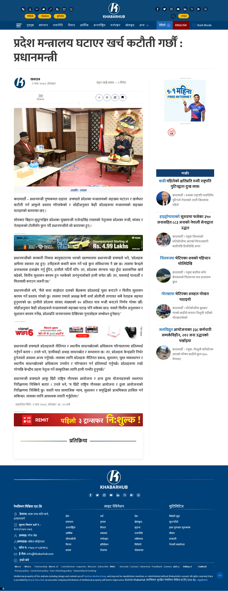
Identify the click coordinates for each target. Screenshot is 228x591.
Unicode (124, 567)
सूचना (137, 527)
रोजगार (103, 550)
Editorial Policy (187, 567)
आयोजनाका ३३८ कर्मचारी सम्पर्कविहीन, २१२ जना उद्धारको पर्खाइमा (185, 335)
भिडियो (30, 16)
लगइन (183, 16)
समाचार (43, 25)
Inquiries (81, 567)
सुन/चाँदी (173, 522)
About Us (18, 567)
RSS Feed (112, 567)
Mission (92, 567)
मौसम (172, 533)
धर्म (101, 516)
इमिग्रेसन (104, 544)
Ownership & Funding (84, 571)
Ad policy (176, 567)
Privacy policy (22, 571)
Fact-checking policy (61, 571)
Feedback (157, 567)
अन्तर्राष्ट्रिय (99, 25)
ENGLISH (181, 25)
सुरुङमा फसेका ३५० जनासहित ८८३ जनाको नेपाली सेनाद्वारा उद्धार (185, 222)
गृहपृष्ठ (30, 25)
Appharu (202, 580)
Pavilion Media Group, (95, 576)
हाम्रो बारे (24, 560)
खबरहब (35, 79)
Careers (168, 567)
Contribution (68, 567)
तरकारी (172, 539)
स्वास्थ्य (103, 533)
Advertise (145, 567)
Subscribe (103, 567)
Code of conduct (202, 567)
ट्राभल (103, 522)
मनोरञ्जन (115, 25)
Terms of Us (53, 567)
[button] (173, 16)
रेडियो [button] (163, 25)
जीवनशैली (71, 539)
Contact (134, 567)
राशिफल (139, 539)
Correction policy (39, 571)
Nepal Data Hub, (36, 580)
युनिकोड (60, 16)
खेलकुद (129, 25)
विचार (71, 25)
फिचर (68, 544)
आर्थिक (84, 25)
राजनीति (58, 25)
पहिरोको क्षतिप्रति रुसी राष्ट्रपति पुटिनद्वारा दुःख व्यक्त (185, 184)
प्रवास (68, 550)
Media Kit (28, 567)
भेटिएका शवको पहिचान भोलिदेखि (185, 261)
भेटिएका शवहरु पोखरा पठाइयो (185, 297)
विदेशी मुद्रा (174, 516)
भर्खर (185, 173)
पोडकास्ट (44, 16)
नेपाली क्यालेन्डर (177, 544)
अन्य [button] (142, 25)
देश (136, 516)
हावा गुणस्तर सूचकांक (179, 527)
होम (67, 516)
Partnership (41, 567)
